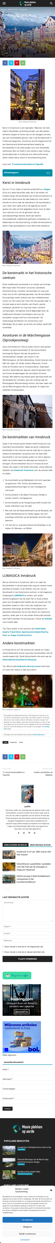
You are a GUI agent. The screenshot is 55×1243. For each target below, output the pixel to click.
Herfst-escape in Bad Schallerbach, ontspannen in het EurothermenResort (33, 879)
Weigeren (27, 1227)
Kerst (21, 742)
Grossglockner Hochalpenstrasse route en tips (34, 1147)
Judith (28, 806)
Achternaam (9, 1098)
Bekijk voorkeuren (27, 1234)
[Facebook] (5, 62)
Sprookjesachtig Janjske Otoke (28, 1171)
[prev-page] (4, 888)
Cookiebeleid (25, 1239)
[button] (51, 1190)
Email (6, 1069)
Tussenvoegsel (9, 1089)
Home (3, 9)
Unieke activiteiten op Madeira (43, 773)
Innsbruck (13, 742)
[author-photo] (27, 803)
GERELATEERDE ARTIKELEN (15, 845)
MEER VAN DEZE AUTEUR (40, 845)
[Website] (36, 833)
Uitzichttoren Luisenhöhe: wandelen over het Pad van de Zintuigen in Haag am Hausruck (34, 867)
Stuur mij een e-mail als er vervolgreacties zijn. (24, 947)
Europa (5, 870)
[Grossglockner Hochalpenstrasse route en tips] (9, 1150)
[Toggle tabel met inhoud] (47, 173)
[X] (11, 62)
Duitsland (21, 1164)
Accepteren (27, 1220)
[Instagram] (25, 833)
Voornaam (8, 1079)
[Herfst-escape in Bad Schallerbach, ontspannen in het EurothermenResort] (9, 879)
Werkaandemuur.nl (39, 734)
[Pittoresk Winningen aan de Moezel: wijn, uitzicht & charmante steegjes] (9, 1162)
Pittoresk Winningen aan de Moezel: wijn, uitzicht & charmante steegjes (33, 1160)
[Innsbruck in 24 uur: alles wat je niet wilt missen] (9, 854)
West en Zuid (12, 9)
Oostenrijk (23, 9)
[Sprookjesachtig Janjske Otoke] (9, 1174)
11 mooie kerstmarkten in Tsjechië (14, 773)
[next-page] (8, 888)
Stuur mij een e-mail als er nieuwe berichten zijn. (25, 952)
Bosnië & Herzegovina (25, 1174)
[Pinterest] (16, 62)
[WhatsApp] (22, 62)
